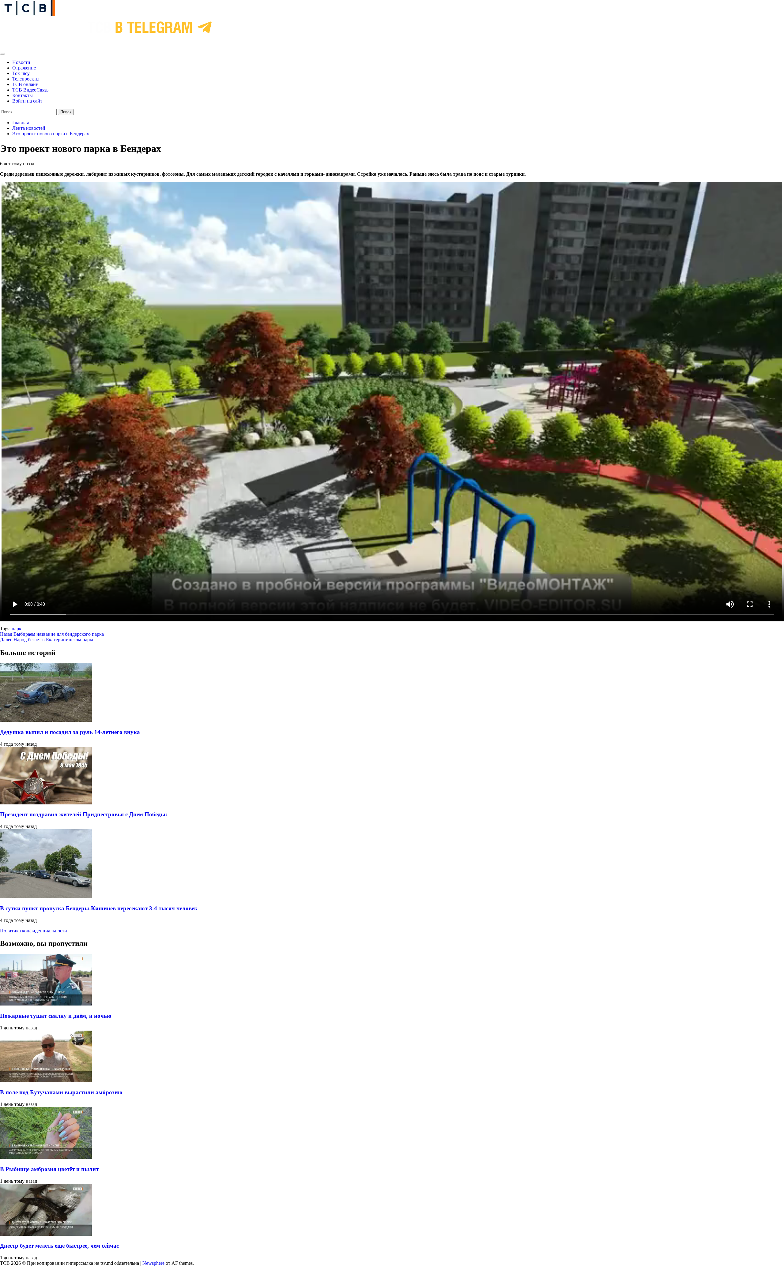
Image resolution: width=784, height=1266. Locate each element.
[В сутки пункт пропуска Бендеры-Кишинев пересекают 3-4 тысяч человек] (46, 896)
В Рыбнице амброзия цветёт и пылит (49, 1169)
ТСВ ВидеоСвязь (30, 89)
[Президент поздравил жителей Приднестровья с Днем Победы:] (46, 802)
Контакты (22, 95)
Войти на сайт (27, 100)
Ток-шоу (21, 73)
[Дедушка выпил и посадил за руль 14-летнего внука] (46, 720)
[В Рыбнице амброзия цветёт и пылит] (46, 1157)
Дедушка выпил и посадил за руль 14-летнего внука (70, 732)
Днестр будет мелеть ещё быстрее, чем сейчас (59, 1245)
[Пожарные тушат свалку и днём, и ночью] (46, 1003)
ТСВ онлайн (25, 84)
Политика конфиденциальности (33, 930)
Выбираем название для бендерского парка (52, 634)
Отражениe (24, 67)
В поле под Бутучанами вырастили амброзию (61, 1092)
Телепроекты (26, 78)
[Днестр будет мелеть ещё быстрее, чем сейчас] (46, 1234)
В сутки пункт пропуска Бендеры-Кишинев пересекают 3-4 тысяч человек (99, 908)
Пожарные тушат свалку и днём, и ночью (55, 1016)
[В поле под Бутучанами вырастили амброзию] (46, 1080)
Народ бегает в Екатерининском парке (47, 639)
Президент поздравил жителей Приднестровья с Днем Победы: (83, 814)
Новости (21, 62)
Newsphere (153, 1263)
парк (16, 628)
